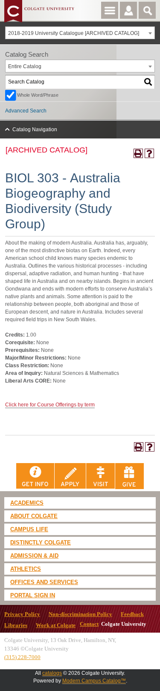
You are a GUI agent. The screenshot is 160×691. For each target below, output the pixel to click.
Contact (89, 624)
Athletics (25, 569)
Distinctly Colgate (40, 542)
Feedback (132, 614)
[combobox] (80, 32)
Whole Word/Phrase (37, 95)
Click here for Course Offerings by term (50, 405)
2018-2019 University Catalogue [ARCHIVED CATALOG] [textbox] (73, 33)
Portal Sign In (32, 595)
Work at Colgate (56, 625)
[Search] (148, 82)
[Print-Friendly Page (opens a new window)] (138, 153)
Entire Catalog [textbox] (24, 66)
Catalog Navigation (34, 129)
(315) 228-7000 (22, 657)
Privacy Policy (22, 614)
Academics (27, 503)
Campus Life (29, 529)
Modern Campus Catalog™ (94, 681)
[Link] (35, 476)
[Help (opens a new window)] (149, 153)
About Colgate (34, 516)
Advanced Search (26, 111)
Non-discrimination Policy (80, 614)
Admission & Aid (34, 556)
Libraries (15, 625)
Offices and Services (44, 582)
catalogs (52, 673)
